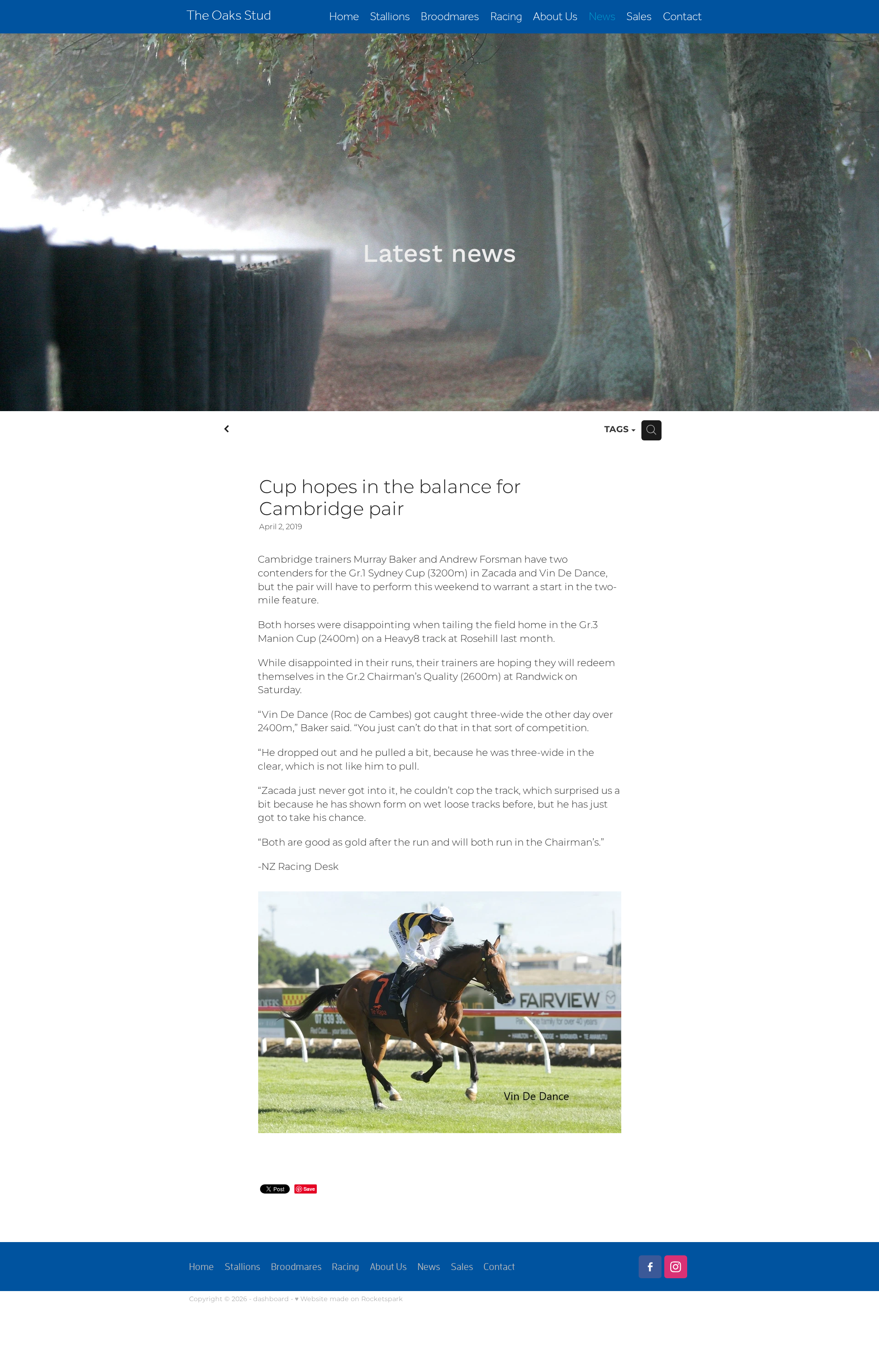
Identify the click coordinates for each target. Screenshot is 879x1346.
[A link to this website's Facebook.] (650, 1266)
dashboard (271, 1299)
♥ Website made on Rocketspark (349, 1299)
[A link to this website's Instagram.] (675, 1266)
